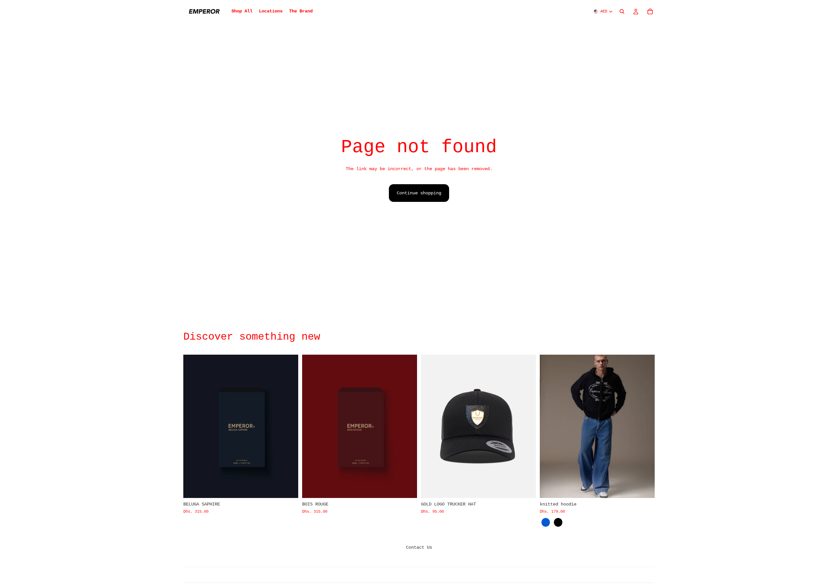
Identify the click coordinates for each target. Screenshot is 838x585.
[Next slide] (526, 426)
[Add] (288, 488)
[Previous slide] (431, 426)
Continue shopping (419, 193)
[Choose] (644, 488)
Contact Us (419, 547)
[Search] (622, 11)
